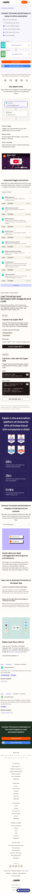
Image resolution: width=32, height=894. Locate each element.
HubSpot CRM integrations (16, 771)
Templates (14, 873)
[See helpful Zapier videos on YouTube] (19, 866)
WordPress (16, 793)
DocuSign (16, 791)
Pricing (5, 870)
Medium (16, 816)
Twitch (16, 806)
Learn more (6, 675)
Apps (2, 664)
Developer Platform (16, 870)
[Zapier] (6, 2)
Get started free (16, 61)
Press (23, 870)
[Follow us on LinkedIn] (13, 866)
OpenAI (11, 652)
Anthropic (17, 652)
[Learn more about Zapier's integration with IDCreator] (2, 697)
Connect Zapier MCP (15, 346)
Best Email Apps (16, 848)
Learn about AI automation (9, 655)
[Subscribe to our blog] (22, 866)
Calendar (16, 828)
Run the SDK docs (15, 399)
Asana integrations (16, 776)
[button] (16, 66)
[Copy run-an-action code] (27, 384)
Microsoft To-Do (16, 811)
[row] (9, 103)
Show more (16, 779)
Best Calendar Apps (16, 855)
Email (16, 830)
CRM (16, 833)
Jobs (27, 870)
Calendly (16, 808)
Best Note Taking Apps (16, 853)
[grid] (9, 103)
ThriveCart (4, 8)
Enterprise (8, 873)
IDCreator (11, 8)
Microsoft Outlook (16, 813)
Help (14, 675)
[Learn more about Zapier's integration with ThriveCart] (2, 667)
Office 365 (16, 796)
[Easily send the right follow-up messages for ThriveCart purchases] (16, 603)
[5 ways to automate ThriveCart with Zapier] (16, 590)
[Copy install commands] (27, 375)
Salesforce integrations (16, 769)
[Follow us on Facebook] (10, 866)
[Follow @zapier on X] (16, 866)
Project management (16, 825)
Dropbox (16, 786)
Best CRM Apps (16, 850)
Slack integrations (16, 766)
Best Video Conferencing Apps (16, 845)
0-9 (2, 755)
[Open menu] (29, 2)
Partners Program (16, 875)
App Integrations (22, 873)
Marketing (16, 835)
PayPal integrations (16, 774)
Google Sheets (16, 788)
